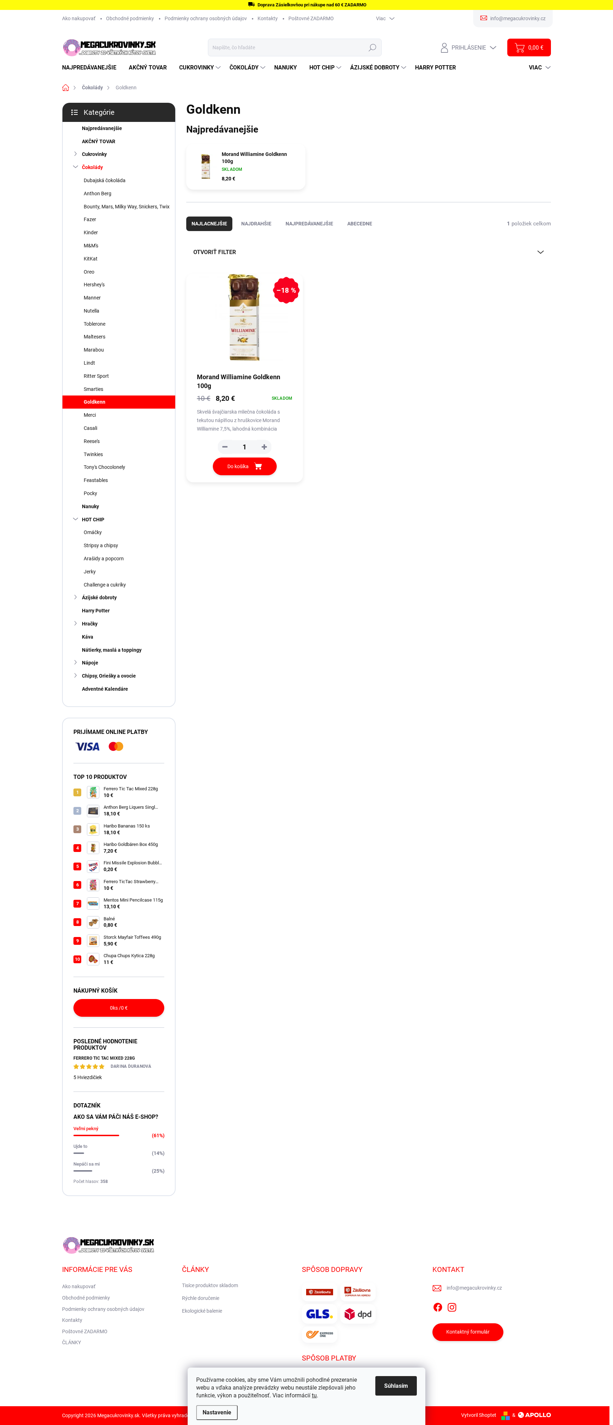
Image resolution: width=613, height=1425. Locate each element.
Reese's (92, 441)
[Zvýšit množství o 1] (264, 447)
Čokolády (92, 167)
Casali (90, 428)
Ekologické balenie (202, 1311)
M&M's (91, 245)
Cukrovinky (94, 154)
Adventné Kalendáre (105, 689)
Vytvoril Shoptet (478, 1415)
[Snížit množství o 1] (225, 447)
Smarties (93, 389)
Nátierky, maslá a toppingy (112, 650)
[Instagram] (452, 1306)
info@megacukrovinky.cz (474, 1288)
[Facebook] (437, 1306)
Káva (87, 637)
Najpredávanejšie (102, 128)
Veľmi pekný (85, 1128)
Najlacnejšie (209, 223)
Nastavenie (217, 1412)
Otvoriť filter (214, 252)
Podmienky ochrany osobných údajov (206, 18)
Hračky (90, 624)
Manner (92, 298)
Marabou (94, 350)
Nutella (91, 311)
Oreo (89, 272)
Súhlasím (396, 1385)
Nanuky (90, 506)
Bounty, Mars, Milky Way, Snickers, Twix (127, 206)
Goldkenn (94, 402)
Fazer (90, 219)
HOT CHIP (93, 519)
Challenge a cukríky (105, 585)
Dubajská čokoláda (105, 180)
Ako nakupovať (78, 18)
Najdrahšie (256, 223)
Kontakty (268, 18)
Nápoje (90, 663)
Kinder (91, 232)
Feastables (96, 480)
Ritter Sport (96, 376)
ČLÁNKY (71, 1342)
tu (314, 1395)
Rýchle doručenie (200, 1298)
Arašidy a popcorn (104, 558)
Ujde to (80, 1146)
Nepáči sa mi (86, 1164)
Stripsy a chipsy (101, 545)
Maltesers (94, 337)
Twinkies (93, 454)
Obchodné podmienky (130, 18)
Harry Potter (96, 610)
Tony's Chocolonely (104, 467)
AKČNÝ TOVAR (98, 141)
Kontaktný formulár (468, 1332)
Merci (90, 415)
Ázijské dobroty (99, 597)
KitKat (91, 259)
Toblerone (94, 324)
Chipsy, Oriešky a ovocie (109, 676)
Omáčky (93, 532)
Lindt (89, 363)
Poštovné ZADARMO (311, 18)
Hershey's (94, 284)
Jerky (90, 571)
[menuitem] (92, 67)
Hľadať (372, 47)
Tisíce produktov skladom (210, 1285)
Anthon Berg (97, 193)
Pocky (90, 493)
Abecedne (359, 223)
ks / (119, 1008)
